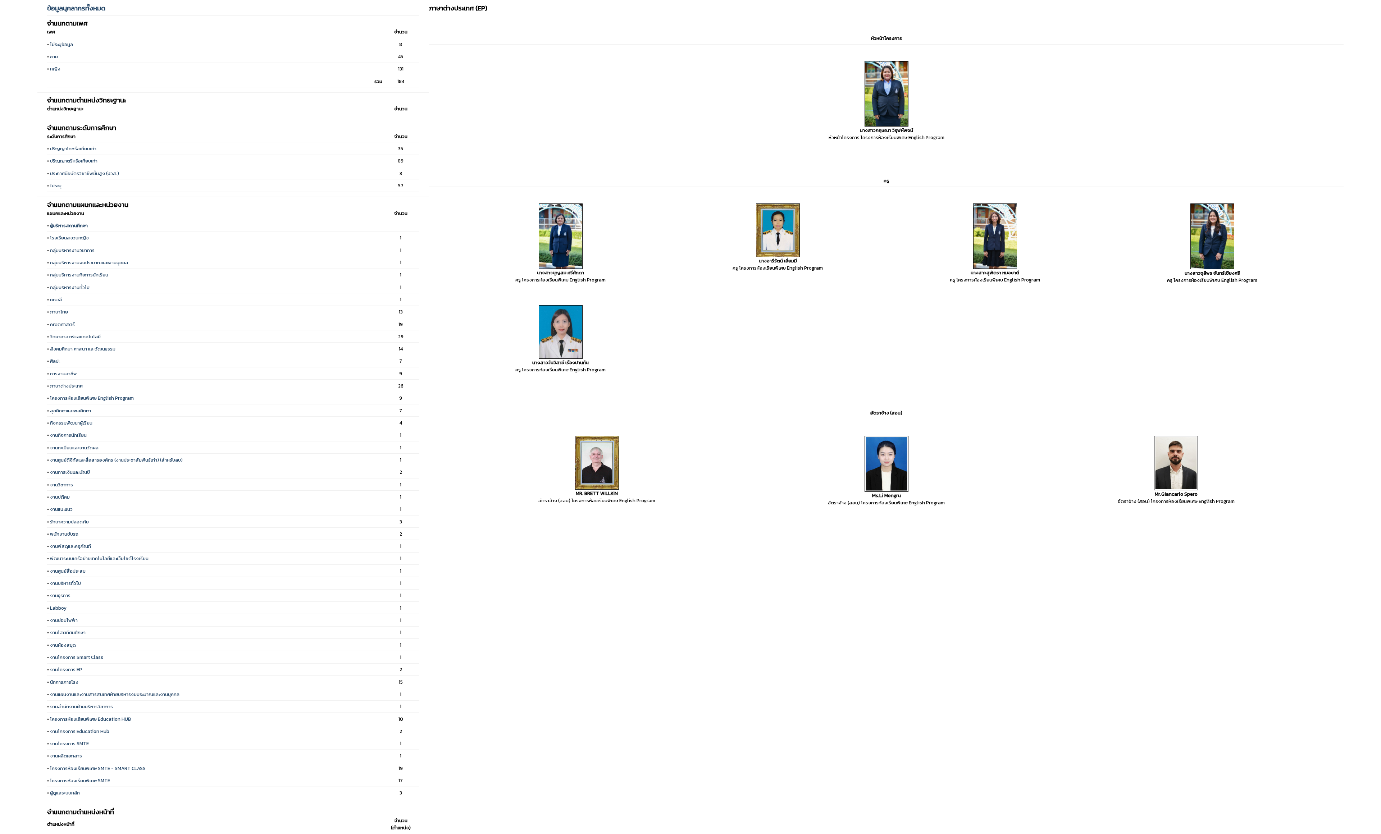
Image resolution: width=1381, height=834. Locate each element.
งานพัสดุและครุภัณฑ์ (70, 546)
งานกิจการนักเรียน (68, 435)
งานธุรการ (60, 595)
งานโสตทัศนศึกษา (68, 632)
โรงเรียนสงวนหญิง (69, 237)
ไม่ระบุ (55, 185)
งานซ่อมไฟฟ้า (64, 620)
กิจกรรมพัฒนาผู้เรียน (71, 422)
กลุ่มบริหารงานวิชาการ (72, 250)
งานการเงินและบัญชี (70, 472)
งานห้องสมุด (63, 645)
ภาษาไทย (59, 311)
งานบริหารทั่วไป (65, 583)
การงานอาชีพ (63, 373)
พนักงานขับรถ (64, 533)
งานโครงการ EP (66, 669)
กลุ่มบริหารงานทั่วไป (70, 287)
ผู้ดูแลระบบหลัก (65, 792)
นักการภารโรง (64, 682)
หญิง (55, 68)
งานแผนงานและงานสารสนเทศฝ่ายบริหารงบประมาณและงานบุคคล (114, 694)
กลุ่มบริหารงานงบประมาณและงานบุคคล (89, 262)
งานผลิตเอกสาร (66, 755)
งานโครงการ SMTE (69, 743)
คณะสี (56, 299)
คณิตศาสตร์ (62, 324)
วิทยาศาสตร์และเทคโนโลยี (75, 336)
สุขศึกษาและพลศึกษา (70, 410)
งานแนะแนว (61, 509)
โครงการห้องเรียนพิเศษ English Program (92, 398)
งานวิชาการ (61, 484)
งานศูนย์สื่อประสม (68, 570)
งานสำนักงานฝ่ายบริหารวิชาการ (81, 706)
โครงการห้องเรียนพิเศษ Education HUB (90, 719)
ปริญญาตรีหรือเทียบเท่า (73, 160)
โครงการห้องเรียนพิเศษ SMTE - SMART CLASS (98, 768)
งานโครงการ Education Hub (79, 731)
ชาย (54, 56)
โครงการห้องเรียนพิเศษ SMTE (80, 780)
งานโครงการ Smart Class (76, 657)
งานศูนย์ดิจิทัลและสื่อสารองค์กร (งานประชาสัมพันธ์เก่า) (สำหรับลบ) (116, 459)
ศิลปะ (55, 361)
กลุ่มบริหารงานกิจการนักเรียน (79, 274)
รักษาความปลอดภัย (69, 521)
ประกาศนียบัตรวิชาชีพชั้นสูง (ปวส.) (84, 173)
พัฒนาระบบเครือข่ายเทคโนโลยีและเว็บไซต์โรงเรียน (99, 558)
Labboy (58, 607)
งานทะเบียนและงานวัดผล (74, 447)
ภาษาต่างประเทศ (66, 385)
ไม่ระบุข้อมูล (61, 44)
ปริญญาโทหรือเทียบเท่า (73, 148)
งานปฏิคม (60, 496)
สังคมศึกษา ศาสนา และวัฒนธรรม (82, 348)
